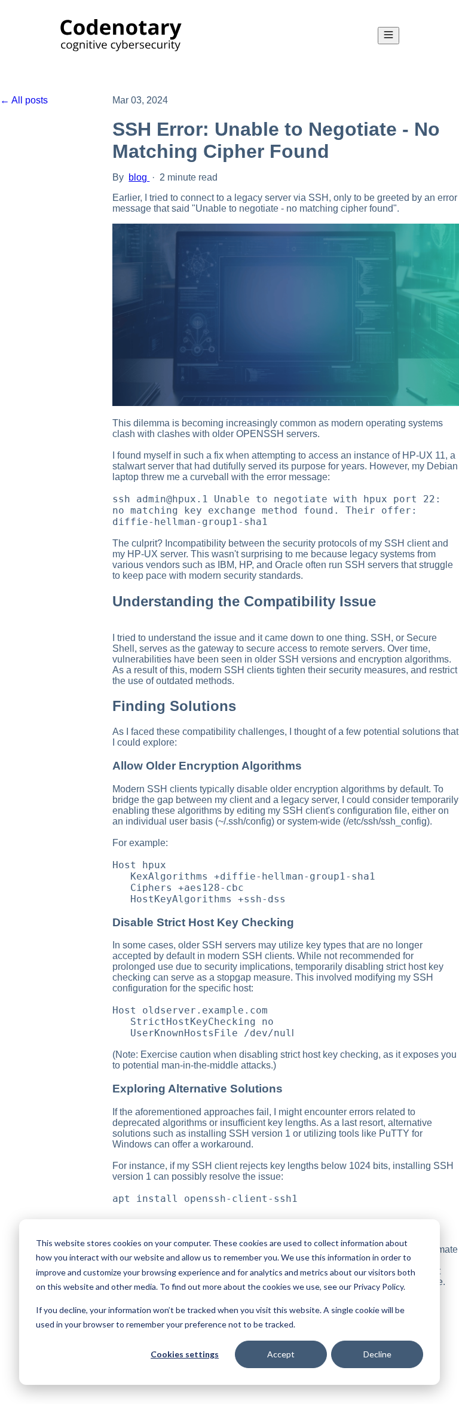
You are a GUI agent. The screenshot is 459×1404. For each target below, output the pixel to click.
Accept (281, 1354)
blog (138, 177)
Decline (377, 1354)
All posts (29, 100)
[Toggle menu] (388, 35)
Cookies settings (185, 1354)
